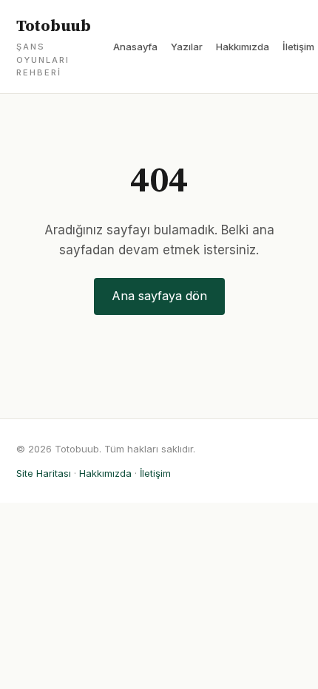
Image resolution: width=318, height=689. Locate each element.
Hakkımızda (242, 46)
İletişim (298, 46)
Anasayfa (135, 46)
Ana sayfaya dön (159, 295)
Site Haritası (43, 473)
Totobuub (53, 47)
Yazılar (187, 46)
